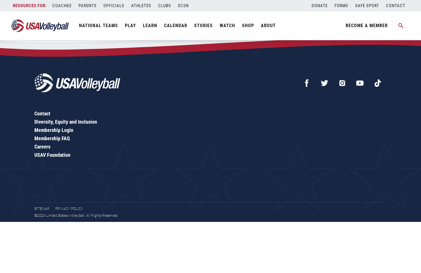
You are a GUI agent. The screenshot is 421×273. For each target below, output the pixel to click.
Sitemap (42, 208)
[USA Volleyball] (40, 25)
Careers (42, 147)
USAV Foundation (52, 155)
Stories (203, 25)
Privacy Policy (69, 208)
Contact (395, 5)
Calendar (175, 25)
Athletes (141, 5)
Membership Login (53, 130)
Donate (320, 5)
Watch (227, 25)
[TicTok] (377, 83)
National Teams (98, 25)
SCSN (183, 5)
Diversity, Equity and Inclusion (65, 122)
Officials (113, 5)
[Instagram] (342, 83)
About (268, 25)
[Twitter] (324, 83)
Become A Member (367, 25)
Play (130, 25)
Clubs (164, 5)
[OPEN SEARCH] (401, 25)
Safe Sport (367, 5)
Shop (248, 25)
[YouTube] (360, 83)
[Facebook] (306, 83)
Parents (87, 5)
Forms (341, 5)
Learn (150, 25)
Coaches (62, 5)
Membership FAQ (52, 138)
